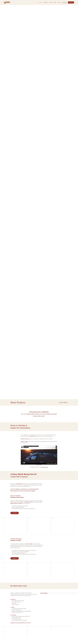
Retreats (59, 2)
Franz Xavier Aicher (44, 467)
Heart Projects (64, 2)
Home (40, 2)
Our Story (50, 2)
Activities (55, 2)
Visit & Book (71, 2)
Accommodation (45, 2)
